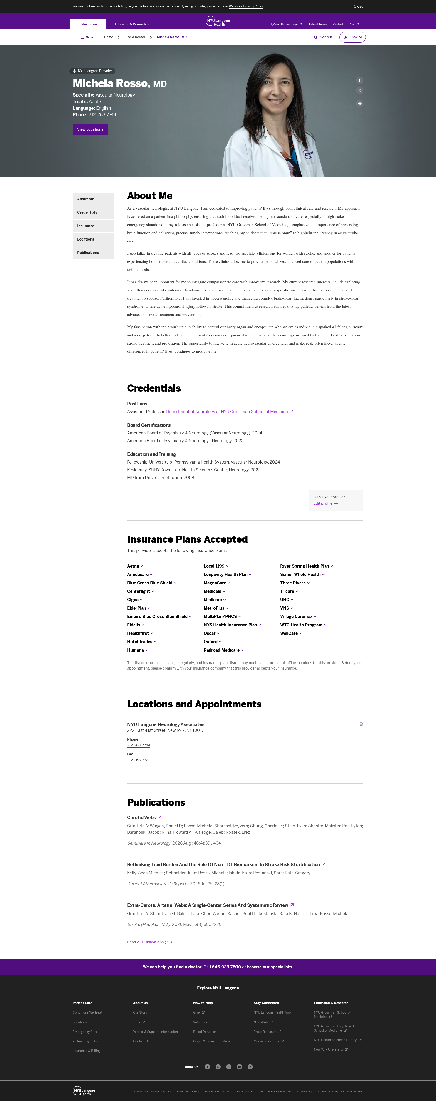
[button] (358, 6)
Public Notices (245, 1091)
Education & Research (130, 24)
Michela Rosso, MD (172, 37)
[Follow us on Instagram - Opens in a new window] (228, 1066)
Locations (85, 239)
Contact (338, 24)
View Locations (90, 129)
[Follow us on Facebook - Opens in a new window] (207, 1066)
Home (108, 37)
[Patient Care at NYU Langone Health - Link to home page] (217, 21)
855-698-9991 (355, 1091)
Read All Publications (149, 942)
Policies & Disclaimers (218, 1091)
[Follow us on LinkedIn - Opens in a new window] (250, 1066)
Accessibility (304, 1091)
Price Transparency (188, 1091)
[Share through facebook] (359, 80)
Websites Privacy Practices (275, 1091)
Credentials (87, 212)
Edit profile (322, 503)
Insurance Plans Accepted (187, 539)
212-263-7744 (102, 114)
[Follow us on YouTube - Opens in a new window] (239, 1066)
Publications (88, 252)
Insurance (85, 226)
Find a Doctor (135, 37)
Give (353, 24)
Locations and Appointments (194, 704)
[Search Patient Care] (315, 37)
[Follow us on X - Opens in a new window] (218, 1066)
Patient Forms (318, 24)
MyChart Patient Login (284, 24)
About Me (85, 199)
